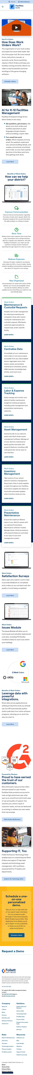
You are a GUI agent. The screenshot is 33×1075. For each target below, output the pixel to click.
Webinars (19, 1046)
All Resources (20, 1037)
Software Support (21, 1026)
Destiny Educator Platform (21, 1007)
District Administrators (8, 1037)
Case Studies (20, 1043)
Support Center (20, 1052)
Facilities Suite (20, 1016)
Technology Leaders (7, 1046)
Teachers (4, 1043)
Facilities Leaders (7, 1052)
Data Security (6, 1018)
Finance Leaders (6, 1049)
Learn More (10, 161)
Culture (4, 1009)
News (3, 1012)
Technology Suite (21, 1014)
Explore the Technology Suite (13, 879)
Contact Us (5, 1023)
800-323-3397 (7, 986)
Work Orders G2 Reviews (12, 819)
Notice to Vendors (7, 1071)
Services (18, 1029)
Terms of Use (5, 1066)
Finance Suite (20, 1019)
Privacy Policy (6, 1069)
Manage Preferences (7, 1072)
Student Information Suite (22, 1023)
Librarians (5, 1040)
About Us (4, 1006)
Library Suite (20, 1011)
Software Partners (7, 1020)
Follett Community (21, 1055)
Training (18, 1049)
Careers (4, 1015)
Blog (17, 1040)
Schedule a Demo (10, 81)
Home (3, 1064)
